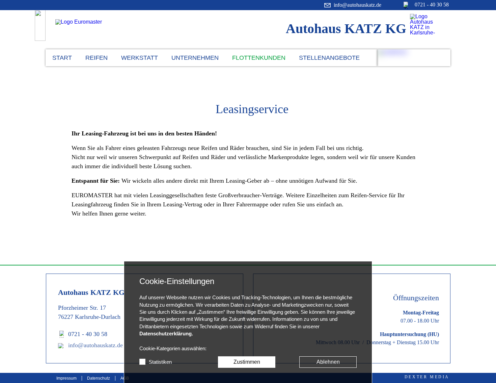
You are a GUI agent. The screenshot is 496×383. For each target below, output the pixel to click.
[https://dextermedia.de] (427, 376)
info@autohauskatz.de (95, 345)
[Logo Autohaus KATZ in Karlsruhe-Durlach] (429, 24)
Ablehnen (328, 362)
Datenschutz (98, 378)
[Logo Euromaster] (99, 29)
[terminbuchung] (413, 57)
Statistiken (160, 362)
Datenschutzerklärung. (166, 333)
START (62, 57)
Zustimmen (246, 362)
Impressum (66, 378)
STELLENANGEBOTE (329, 57)
